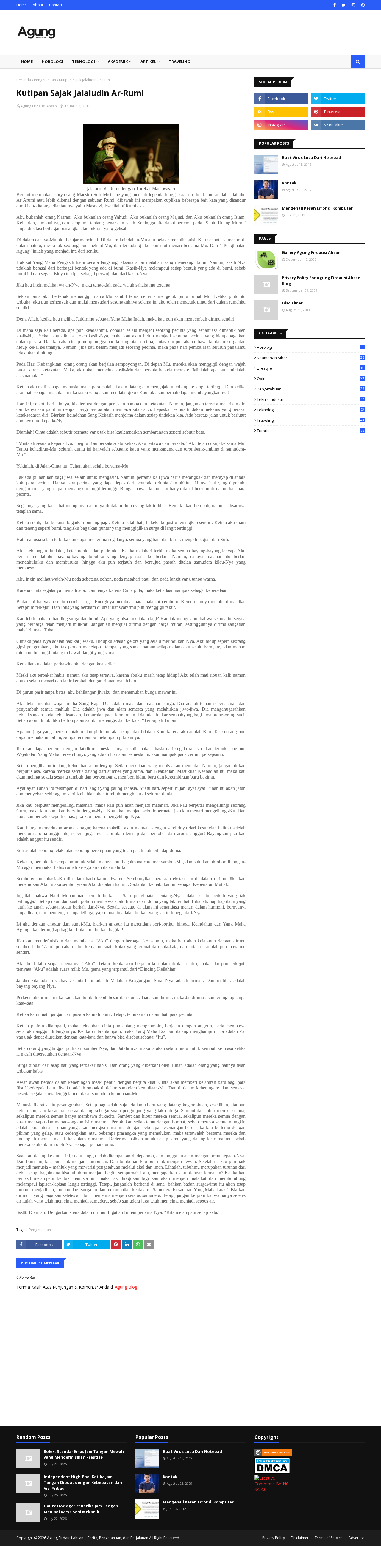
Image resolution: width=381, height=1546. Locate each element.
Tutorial (310, 430)
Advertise (357, 1537)
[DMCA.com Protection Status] (272, 1472)
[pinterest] (362, 5)
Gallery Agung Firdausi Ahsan (311, 252)
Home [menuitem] (27, 61)
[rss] (281, 112)
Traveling (310, 420)
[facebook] (334, 5)
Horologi (310, 347)
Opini (310, 378)
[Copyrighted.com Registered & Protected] (273, 1454)
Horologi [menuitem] (52, 61)
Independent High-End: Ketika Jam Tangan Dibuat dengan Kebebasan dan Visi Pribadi (83, 1482)
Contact (55, 4)
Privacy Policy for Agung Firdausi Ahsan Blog (321, 280)
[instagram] (353, 5)
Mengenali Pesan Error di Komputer (317, 208)
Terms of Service (329, 1537)
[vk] (338, 125)
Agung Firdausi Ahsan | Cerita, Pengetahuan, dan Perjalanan (97, 1537)
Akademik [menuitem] (118, 61)
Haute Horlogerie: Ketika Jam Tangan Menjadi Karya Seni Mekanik (81, 1508)
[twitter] (343, 5)
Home (21, 4)
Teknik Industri (310, 399)
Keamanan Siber (310, 357)
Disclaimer (292, 303)
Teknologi (310, 409)
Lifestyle (310, 368)
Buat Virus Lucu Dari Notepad (311, 157)
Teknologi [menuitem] (83, 61)
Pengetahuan (45, 79)
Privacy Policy (273, 1537)
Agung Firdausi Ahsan (39, 106)
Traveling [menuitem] (179, 61)
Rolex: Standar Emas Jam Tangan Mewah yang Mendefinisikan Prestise (84, 1454)
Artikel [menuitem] (148, 61)
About (38, 4)
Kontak (289, 182)
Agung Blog (126, 1287)
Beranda (23, 79)
